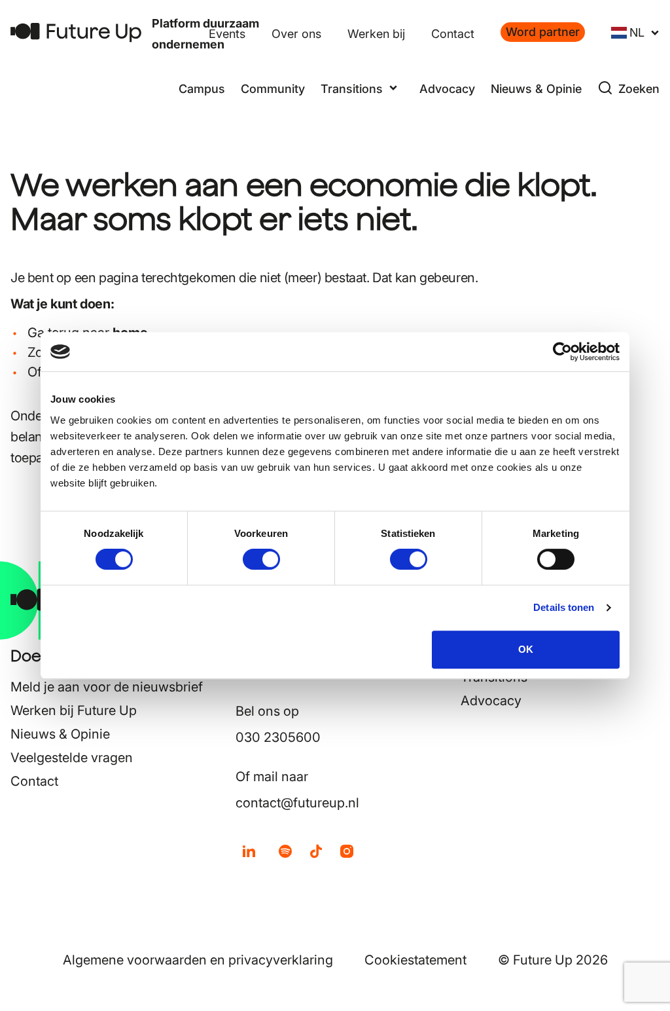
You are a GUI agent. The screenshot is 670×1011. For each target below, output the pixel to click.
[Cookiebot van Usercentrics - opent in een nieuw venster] (562, 351)
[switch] (261, 559)
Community (273, 89)
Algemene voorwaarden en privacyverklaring (198, 960)
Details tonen (563, 607)
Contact (452, 34)
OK (525, 649)
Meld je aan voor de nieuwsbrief (106, 687)
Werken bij (376, 34)
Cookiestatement (415, 960)
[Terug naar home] (75, 32)
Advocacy (447, 89)
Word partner (543, 32)
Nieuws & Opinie (536, 89)
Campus (202, 89)
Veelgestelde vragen (71, 757)
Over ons (296, 34)
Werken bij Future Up (73, 710)
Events (227, 34)
